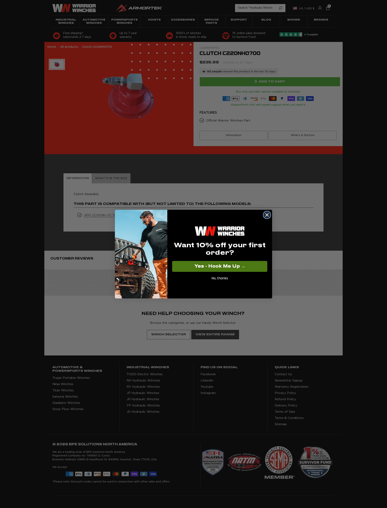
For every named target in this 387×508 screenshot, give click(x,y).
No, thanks (219, 278)
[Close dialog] (266, 214)
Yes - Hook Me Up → (220, 266)
